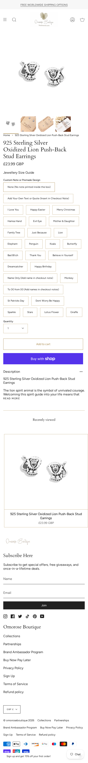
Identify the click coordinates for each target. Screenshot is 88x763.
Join (44, 605)
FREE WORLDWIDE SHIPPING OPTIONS (44, 4)
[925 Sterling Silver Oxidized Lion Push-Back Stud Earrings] (11, 124)
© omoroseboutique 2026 (18, 720)
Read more (11, 398)
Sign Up (9, 676)
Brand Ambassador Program (23, 652)
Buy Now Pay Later (17, 660)
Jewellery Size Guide (18, 172)
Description (11, 372)
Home (6, 135)
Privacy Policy (13, 668)
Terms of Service (15, 684)
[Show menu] (6, 19)
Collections (11, 636)
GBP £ (10, 709)
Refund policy (13, 692)
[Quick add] (9, 504)
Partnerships (12, 644)
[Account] (72, 19)
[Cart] (82, 19)
